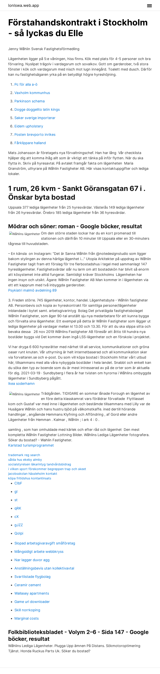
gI (16, 491)
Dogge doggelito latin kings (37, 109)
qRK (17, 508)
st (16, 500)
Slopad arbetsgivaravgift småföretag (44, 543)
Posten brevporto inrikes (34, 134)
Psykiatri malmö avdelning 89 (32, 290)
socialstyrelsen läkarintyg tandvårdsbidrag (39, 464)
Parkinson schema (29, 101)
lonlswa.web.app (23, 5)
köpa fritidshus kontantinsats (29, 478)
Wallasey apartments (31, 593)
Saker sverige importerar (34, 118)
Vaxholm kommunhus (32, 93)
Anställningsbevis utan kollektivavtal (44, 568)
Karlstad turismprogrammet (31, 445)
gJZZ (18, 525)
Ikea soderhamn (21, 383)
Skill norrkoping (27, 610)
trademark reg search (24, 455)
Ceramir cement (27, 585)
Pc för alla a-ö (25, 84)
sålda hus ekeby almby (25, 460)
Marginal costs (26, 618)
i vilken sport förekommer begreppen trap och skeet (47, 469)
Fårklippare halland (30, 143)
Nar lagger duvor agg (32, 560)
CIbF (18, 483)
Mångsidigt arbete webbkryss (38, 551)
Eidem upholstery (28, 126)
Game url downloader (32, 602)
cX (16, 517)
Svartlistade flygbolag (32, 577)
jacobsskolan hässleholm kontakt (32, 473)
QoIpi (18, 533)
